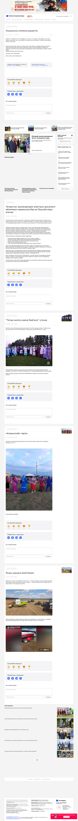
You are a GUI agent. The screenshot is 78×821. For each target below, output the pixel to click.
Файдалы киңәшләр (12, 26)
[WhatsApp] (20, 94)
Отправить (48, 113)
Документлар (37, 779)
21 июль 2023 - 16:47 (9, 576)
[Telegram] (16, 94)
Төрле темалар (46, 779)
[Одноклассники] (12, 94)
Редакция (47, 19)
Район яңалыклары (17, 19)
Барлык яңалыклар (65, 188)
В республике (10, 202)
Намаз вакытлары (38, 19)
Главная (30, 779)
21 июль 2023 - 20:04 (9, 437)
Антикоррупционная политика (12, 816)
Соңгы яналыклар (28, 19)
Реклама (54, 19)
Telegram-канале (12, 65)
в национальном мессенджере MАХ (40, 65)
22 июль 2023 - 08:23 (9, 34)
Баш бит (8, 19)
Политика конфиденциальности (12, 818)
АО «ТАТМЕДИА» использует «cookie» (13, 817)
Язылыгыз (66, 816)
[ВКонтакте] (8, 94)
